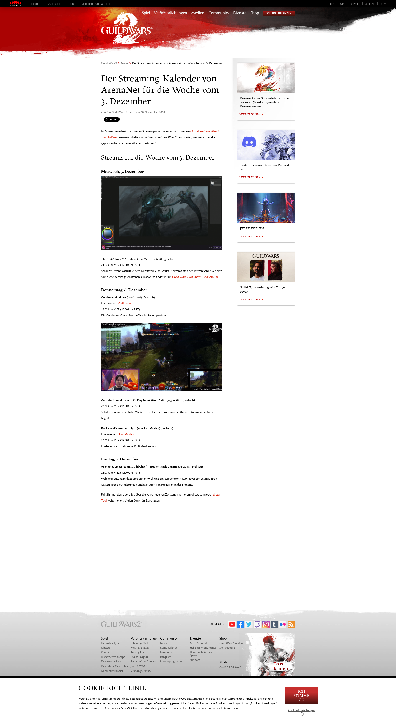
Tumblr (274, 624)
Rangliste (165, 657)
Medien (197, 13)
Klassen (105, 647)
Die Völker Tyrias (110, 643)
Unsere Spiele (54, 4)
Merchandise (227, 647)
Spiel (146, 13)
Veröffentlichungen (170, 13)
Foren (331, 4)
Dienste (239, 13)
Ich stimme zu (301, 695)
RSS (291, 624)
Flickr (282, 624)
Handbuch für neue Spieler (201, 654)
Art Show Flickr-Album (195, 277)
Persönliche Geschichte (114, 666)
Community (218, 13)
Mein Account (198, 643)
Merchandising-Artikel (96, 4)
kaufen (231, 643)
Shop (254, 13)
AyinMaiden (126, 434)
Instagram (266, 624)
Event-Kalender (169, 647)
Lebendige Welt (140, 643)
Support (355, 4)
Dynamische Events (112, 661)
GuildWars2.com (127, 32)
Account (370, 4)
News (124, 63)
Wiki (342, 4)
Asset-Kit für (230, 667)
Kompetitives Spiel (112, 671)
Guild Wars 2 (109, 63)
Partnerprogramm (171, 661)
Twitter (249, 624)
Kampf (105, 652)
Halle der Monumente (203, 647)
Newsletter (166, 652)
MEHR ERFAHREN (249, 114)
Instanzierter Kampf (113, 657)
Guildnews (125, 303)
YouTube (232, 624)
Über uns (33, 4)
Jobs (72, 4)
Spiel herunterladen (278, 13)
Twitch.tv (257, 624)
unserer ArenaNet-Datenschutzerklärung (135, 708)
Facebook (240, 624)
